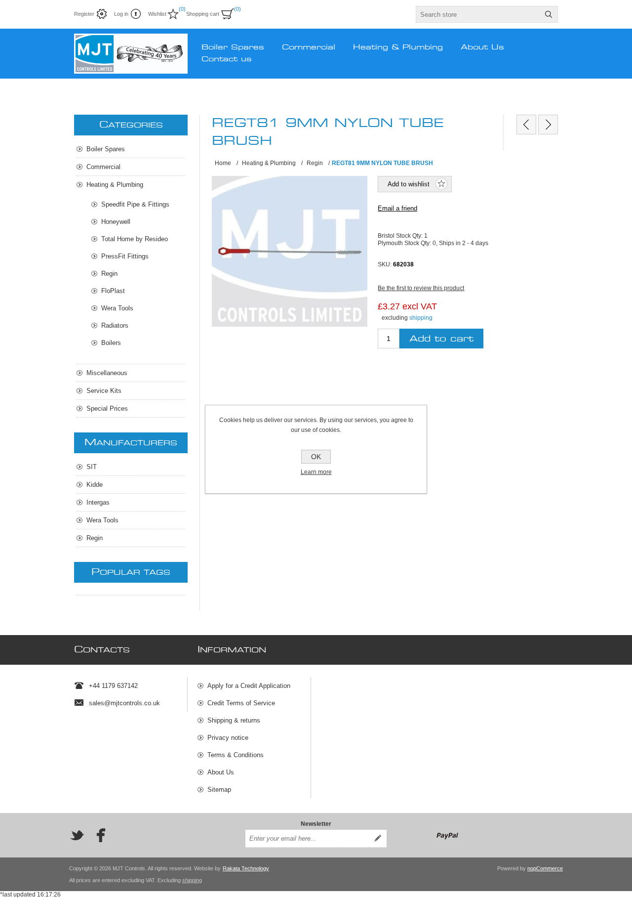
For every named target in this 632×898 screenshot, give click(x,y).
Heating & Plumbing (114, 184)
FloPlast (113, 291)
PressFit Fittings (125, 256)
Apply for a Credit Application (248, 685)
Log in (121, 14)
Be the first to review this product (421, 288)
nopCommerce (545, 868)
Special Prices (107, 408)
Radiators (114, 325)
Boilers (111, 342)
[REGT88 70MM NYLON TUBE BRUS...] (526, 124)
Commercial (103, 167)
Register (84, 14)
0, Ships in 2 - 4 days (460, 242)
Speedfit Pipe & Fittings (135, 204)
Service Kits (103, 390)
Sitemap (219, 789)
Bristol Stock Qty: (401, 235)
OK (316, 457)
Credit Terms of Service (241, 703)
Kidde (94, 484)
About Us (220, 772)
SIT (91, 466)
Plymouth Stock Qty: (405, 242)
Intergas (98, 502)
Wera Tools (117, 308)
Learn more (316, 472)
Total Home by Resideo (134, 239)
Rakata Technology (246, 868)
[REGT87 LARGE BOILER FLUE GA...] (548, 124)
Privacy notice (227, 737)
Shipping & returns (233, 720)
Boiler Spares (105, 149)
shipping (421, 317)
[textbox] (478, 14)
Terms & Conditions (235, 755)
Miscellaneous (106, 373)
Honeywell (115, 221)
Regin (109, 273)
